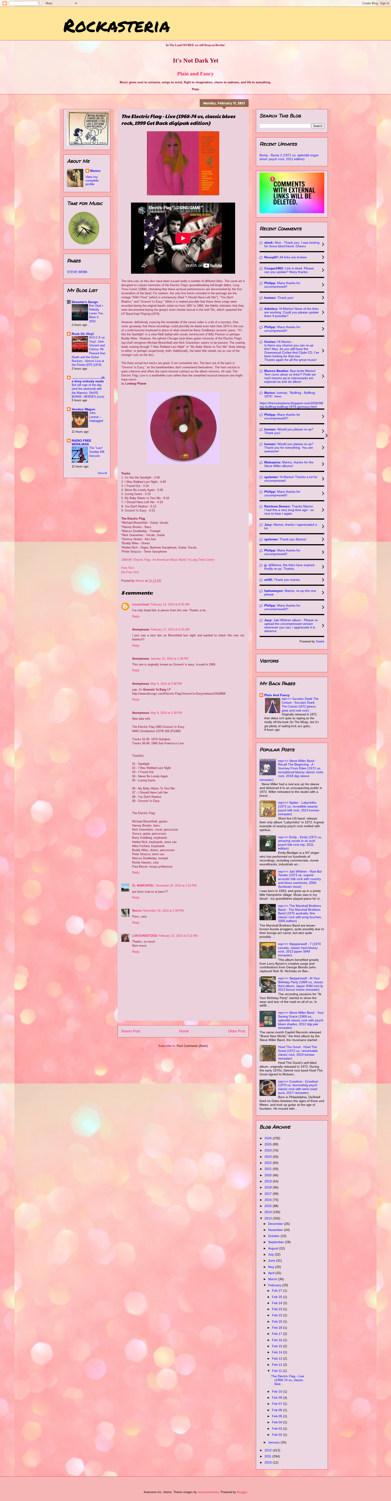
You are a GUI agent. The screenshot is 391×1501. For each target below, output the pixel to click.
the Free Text (130, 572)
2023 (269, 1156)
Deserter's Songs (85, 302)
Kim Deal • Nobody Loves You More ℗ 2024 (96, 313)
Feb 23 (277, 1309)
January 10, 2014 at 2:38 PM (169, 658)
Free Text (127, 568)
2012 (269, 1450)
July (271, 1254)
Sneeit (320, 641)
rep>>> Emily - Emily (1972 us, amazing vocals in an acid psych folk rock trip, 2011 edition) (300, 842)
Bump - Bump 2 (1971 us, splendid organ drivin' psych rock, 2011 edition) (289, 157)
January (274, 1442)
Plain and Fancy (195, 74)
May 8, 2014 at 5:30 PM (166, 712)
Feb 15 (277, 1346)
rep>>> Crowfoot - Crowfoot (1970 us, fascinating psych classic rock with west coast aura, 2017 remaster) (298, 1087)
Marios (137, 910)
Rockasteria (116, 25)
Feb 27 (277, 1290)
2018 (269, 1187)
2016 (269, 1200)
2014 (269, 1212)
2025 (269, 1144)
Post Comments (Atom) (192, 1046)
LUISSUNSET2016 (144, 935)
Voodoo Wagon (83, 409)
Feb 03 (277, 1428)
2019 (269, 1181)
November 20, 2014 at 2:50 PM (163, 910)
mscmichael (140, 604)
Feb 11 (277, 1371)
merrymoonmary (208, 1492)
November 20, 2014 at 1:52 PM (176, 885)
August (273, 1248)
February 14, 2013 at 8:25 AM (169, 604)
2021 (269, 1169)
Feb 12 (277, 1364)
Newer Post (130, 1031)
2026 (269, 1138)
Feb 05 (277, 1416)
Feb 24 (277, 1303)
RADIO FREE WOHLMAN (81, 442)
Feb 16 (277, 1340)
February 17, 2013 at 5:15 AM (169, 629)
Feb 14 (277, 1352)
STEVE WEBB (77, 272)
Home (184, 1031)
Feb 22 (277, 1315)
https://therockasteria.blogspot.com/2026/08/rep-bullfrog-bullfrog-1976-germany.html (291, 405)
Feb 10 (277, 1391)
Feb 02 (277, 1434)
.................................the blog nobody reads (88, 379)
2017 (269, 1193)
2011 (268, 1456)
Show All (102, 473)
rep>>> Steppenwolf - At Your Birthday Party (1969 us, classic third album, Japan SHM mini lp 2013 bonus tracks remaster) (300, 983)
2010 (269, 1462)
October (274, 1236)
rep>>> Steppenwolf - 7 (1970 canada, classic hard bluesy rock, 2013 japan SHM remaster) (299, 949)
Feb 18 (277, 1327)
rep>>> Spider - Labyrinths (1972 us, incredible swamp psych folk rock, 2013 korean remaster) (298, 808)
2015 (269, 1206)
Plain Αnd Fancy (277, 695)
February (275, 1285)
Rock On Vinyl (83, 334)
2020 (269, 1175)
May (271, 1267)
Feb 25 (277, 1297)
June (272, 1260)
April (271, 1273)
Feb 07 (277, 1403)
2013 (269, 1218)
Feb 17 (277, 1333)
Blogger (242, 1492)
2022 (269, 1163)
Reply (136, 616)
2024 (269, 1150)
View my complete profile (92, 180)
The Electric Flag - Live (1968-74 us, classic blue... (287, 1380)
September (276, 1242)
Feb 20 (277, 1321)
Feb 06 (277, 1410)
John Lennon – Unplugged (96, 417)
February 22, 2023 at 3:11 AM (178, 935)
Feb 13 (277, 1358)
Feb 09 (277, 1397)
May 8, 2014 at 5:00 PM (166, 683)
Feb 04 (277, 1422)
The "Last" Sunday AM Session (96, 452)
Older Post (236, 1031)
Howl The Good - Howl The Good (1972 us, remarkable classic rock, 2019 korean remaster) (298, 1052)
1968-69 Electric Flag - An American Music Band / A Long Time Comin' (168, 559)
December (276, 1224)
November (276, 1230)
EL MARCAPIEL (143, 885)
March (273, 1279)
